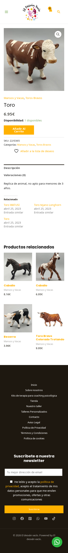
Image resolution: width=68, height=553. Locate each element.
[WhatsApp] (38, 518)
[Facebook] (22, 518)
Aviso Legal (34, 422)
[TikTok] (54, 518)
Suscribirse (34, 509)
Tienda (34, 401)
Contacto (34, 417)
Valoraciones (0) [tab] (15, 175)
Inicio (34, 385)
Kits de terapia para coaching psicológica (34, 395)
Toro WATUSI (12, 205)
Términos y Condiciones (34, 433)
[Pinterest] (30, 518)
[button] (58, 11)
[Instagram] (14, 518)
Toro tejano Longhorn (47, 205)
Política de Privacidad (34, 427)
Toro (6, 219)
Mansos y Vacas (14, 98)
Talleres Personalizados (34, 411)
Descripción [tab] (12, 168)
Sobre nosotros (34, 390)
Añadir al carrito (19, 130)
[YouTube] (46, 518)
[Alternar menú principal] (6, 12)
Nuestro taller (34, 406)
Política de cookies (34, 438)
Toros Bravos (34, 98)
